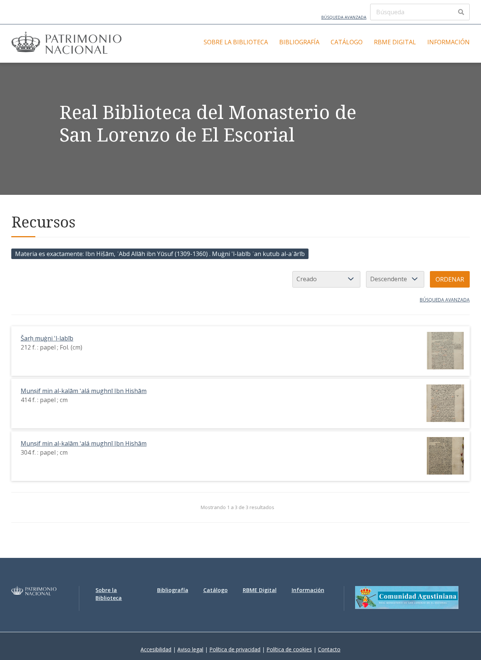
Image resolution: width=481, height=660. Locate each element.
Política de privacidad (234, 649)
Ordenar (450, 279)
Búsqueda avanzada (343, 17)
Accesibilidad (156, 649)
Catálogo (347, 42)
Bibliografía (299, 42)
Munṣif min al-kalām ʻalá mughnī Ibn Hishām (84, 391)
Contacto (329, 649)
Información (448, 42)
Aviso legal (190, 649)
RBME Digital (395, 42)
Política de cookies (289, 649)
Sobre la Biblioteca (236, 42)
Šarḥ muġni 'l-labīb (47, 338)
